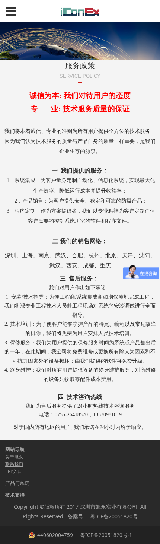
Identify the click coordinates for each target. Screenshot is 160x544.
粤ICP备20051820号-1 (105, 535)
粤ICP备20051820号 (114, 516)
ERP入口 (13, 471)
